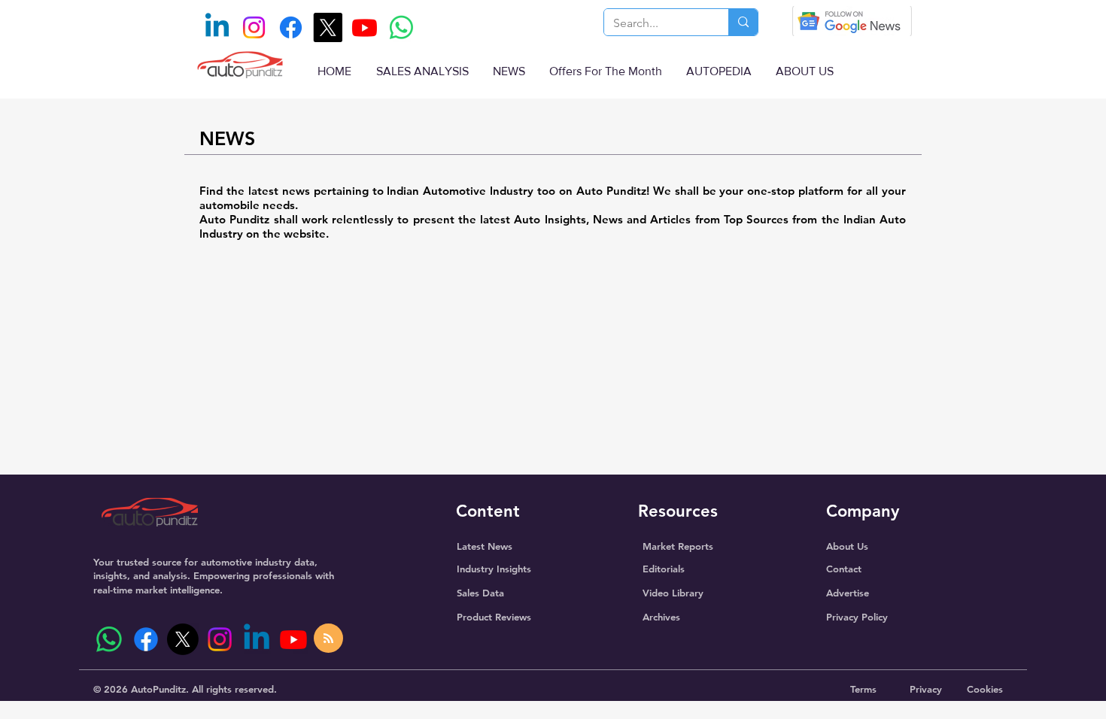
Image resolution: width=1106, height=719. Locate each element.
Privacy (926, 689)
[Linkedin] (217, 27)
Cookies (985, 689)
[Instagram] (254, 27)
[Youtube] (364, 27)
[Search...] (743, 22)
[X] (327, 27)
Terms (863, 689)
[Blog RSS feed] (328, 638)
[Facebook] (290, 27)
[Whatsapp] (401, 27)
